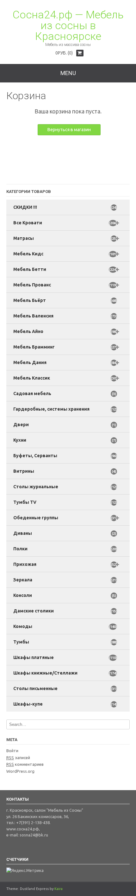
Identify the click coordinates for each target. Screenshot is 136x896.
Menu (68, 73)
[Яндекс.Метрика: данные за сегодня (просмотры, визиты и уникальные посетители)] (25, 870)
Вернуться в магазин (69, 129)
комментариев (25, 764)
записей (18, 757)
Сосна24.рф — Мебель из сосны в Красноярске (68, 25)
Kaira (58, 889)
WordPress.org (20, 771)
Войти (12, 750)
